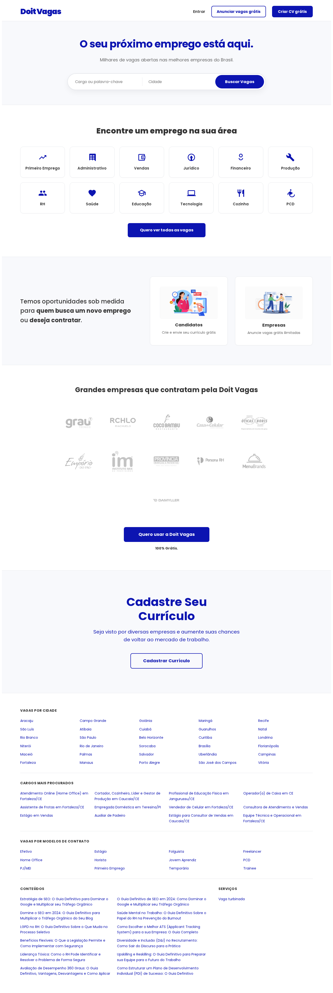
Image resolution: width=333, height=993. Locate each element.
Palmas (86, 754)
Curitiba (205, 737)
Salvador (146, 754)
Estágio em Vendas (36, 815)
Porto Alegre (149, 762)
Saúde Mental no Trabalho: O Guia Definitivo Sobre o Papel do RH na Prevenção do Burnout (161, 915)
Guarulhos (207, 729)
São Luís (27, 729)
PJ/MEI (25, 868)
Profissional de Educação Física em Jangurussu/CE (199, 796)
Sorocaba (147, 746)
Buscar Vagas (239, 82)
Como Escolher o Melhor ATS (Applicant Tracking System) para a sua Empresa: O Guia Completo (158, 929)
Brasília (204, 746)
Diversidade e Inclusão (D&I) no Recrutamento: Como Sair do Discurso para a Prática (157, 943)
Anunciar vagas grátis (239, 11)
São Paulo (88, 737)
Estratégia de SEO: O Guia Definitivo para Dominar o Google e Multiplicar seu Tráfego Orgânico (64, 902)
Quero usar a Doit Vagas (166, 534)
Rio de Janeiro (91, 746)
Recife (263, 721)
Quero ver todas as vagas (166, 230)
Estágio (101, 851)
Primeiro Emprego (110, 868)
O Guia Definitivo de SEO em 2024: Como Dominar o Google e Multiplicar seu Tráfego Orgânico (161, 902)
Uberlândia (208, 754)
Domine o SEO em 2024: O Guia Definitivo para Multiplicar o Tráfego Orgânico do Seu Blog (60, 915)
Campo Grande (93, 721)
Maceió (26, 754)
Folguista (176, 851)
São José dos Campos (217, 762)
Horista (100, 860)
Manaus (86, 762)
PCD (246, 860)
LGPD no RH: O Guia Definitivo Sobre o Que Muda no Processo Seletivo (64, 929)
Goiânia (145, 721)
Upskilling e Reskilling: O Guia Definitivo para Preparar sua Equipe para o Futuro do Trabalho (161, 957)
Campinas (267, 754)
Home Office (31, 860)
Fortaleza (28, 762)
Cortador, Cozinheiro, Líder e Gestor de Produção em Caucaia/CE (127, 796)
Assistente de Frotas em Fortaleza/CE (52, 807)
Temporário (179, 868)
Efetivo (26, 851)
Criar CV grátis (292, 11)
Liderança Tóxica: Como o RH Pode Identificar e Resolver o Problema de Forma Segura (60, 957)
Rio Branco (29, 737)
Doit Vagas (40, 11)
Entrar (199, 11)
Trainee (249, 868)
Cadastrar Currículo (166, 661)
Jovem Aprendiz (182, 860)
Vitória (263, 762)
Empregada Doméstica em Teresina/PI (128, 807)
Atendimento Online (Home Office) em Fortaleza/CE (54, 796)
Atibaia (85, 729)
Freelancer (252, 851)
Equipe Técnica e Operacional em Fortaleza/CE (272, 818)
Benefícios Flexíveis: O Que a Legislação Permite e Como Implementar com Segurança (62, 943)
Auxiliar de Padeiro (110, 815)
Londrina (265, 737)
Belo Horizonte (151, 737)
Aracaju (26, 721)
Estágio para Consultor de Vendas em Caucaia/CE (201, 818)
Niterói (25, 746)
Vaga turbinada (231, 899)
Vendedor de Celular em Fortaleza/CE (201, 807)
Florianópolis (268, 746)
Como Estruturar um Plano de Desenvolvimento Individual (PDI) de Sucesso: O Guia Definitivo (158, 971)
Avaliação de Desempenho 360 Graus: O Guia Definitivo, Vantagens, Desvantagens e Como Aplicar (65, 971)
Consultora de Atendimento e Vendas (275, 807)
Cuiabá (145, 729)
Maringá (205, 721)
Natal (262, 729)
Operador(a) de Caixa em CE (268, 793)
